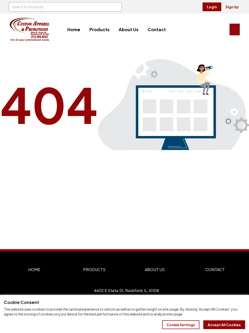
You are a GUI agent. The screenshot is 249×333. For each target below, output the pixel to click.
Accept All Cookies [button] (224, 325)
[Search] (117, 6)
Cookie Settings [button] (181, 325)
